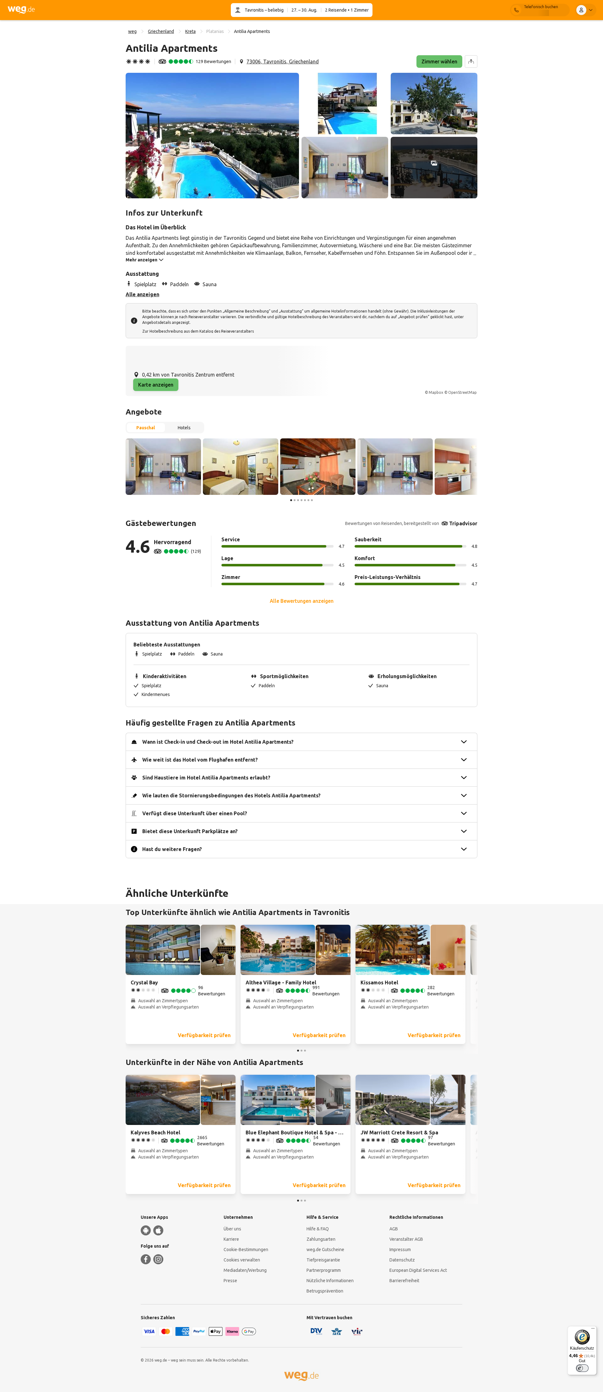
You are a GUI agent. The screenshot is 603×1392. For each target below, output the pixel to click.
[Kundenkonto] (585, 10)
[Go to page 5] (305, 500)
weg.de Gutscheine (325, 1249)
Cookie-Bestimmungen (246, 1249)
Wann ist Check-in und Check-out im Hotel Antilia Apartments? (218, 742)
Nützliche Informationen (330, 1280)
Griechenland (161, 31)
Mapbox (436, 392)
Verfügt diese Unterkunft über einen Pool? (194, 813)
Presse (230, 1280)
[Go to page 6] (308, 500)
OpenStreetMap (462, 392)
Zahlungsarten (321, 1239)
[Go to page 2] (295, 500)
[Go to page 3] (298, 500)
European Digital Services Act (418, 1270)
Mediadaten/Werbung (245, 1270)
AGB (393, 1228)
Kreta (190, 31)
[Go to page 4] (301, 500)
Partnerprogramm (324, 1270)
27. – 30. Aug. (304, 10)
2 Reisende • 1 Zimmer (347, 10)
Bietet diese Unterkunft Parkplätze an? (190, 831)
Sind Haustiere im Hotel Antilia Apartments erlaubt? (206, 777)
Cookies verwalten (242, 1259)
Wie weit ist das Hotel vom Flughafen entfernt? (200, 760)
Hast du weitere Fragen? (172, 849)
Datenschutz (402, 1259)
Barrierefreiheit (404, 1280)
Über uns (232, 1228)
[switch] (582, 1368)
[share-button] (471, 61)
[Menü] (593, 1330)
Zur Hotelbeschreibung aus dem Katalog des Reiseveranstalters (198, 331)
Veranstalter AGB (406, 1239)
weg (132, 31)
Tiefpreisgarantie (323, 1259)
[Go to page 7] (312, 500)
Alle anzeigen (142, 294)
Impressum (400, 1249)
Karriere (231, 1239)
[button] (212, 135)
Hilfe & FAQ (318, 1228)
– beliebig (274, 10)
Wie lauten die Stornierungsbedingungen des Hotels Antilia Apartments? (231, 795)
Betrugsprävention (325, 1290)
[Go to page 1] (291, 500)
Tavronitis (254, 10)
